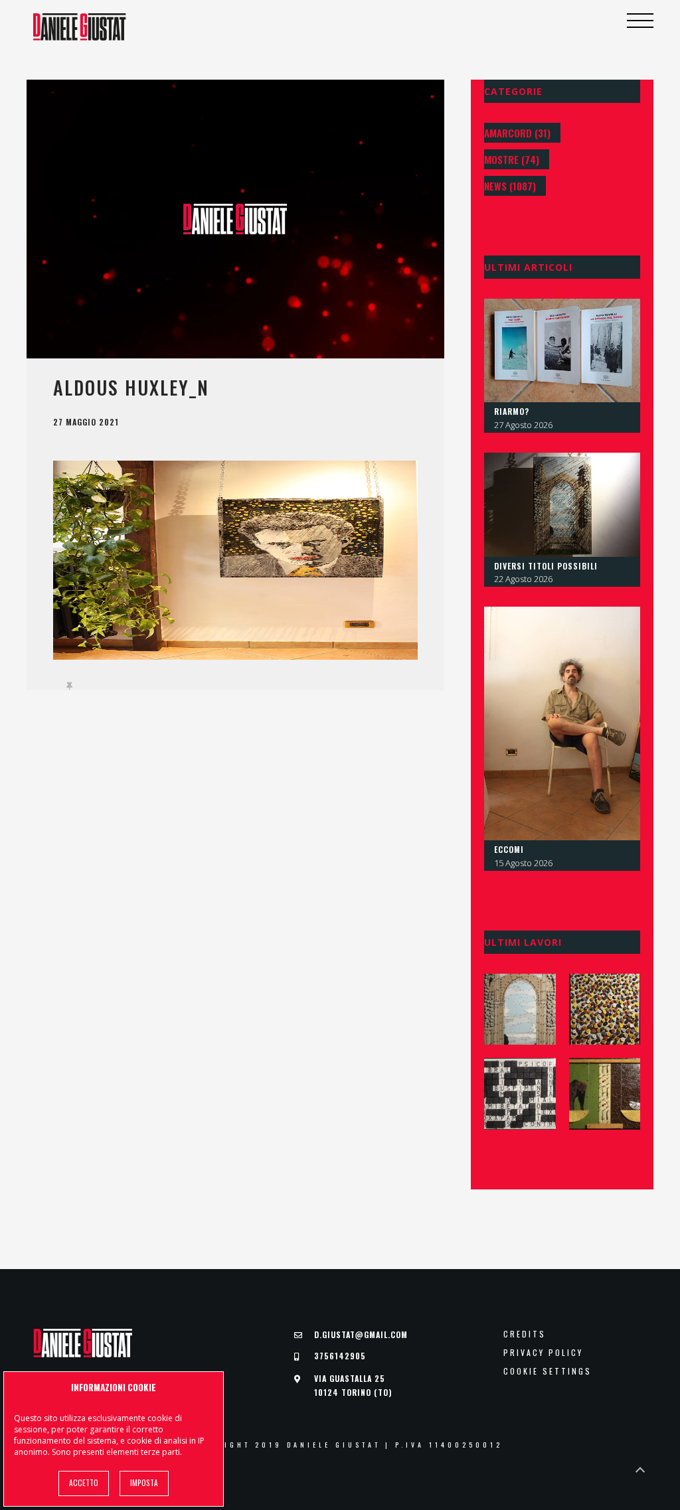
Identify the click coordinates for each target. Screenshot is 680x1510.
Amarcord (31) (517, 132)
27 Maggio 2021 (86, 422)
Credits (524, 1334)
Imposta (144, 1482)
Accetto (83, 1482)
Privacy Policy (543, 1353)
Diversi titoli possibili (546, 565)
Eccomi (509, 849)
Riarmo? (511, 411)
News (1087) (510, 186)
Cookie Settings (547, 1371)
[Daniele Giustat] (80, 26)
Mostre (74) (511, 159)
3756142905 (340, 1355)
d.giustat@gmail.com (361, 1334)
